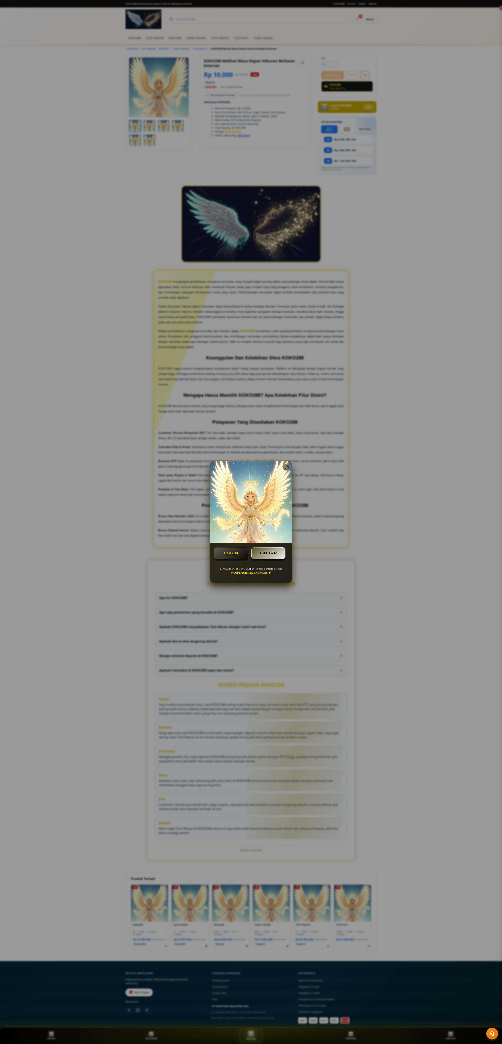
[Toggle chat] (492, 1033)
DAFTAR (268, 553)
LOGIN (231, 553)
